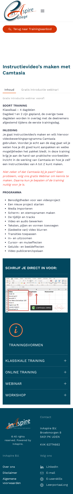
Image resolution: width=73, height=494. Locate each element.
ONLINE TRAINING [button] (20, 372)
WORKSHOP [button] (15, 395)
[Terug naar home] (20, 11)
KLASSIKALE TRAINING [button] (24, 361)
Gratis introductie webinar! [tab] (39, 89)
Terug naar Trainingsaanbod (32, 29)
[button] (42, 11)
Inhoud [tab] (9, 89)
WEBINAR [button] (13, 383)
